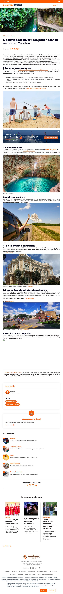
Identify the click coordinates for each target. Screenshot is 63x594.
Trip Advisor (30, 286)
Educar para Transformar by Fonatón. (36, 88)
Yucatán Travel (25, 329)
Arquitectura (46, 517)
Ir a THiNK (6, 546)
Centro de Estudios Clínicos (45, 574)
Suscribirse (8, 425)
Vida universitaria (11, 401)
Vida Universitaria (42, 571)
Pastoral (7, 517)
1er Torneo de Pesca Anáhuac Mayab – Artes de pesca (33, 70)
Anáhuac (7, 571)
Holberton (13, 574)
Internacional (31, 571)
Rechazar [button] (51, 590)
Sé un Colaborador (30, 574)
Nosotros (14, 571)
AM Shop (20, 574)
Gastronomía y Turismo (12, 404)
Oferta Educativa (53, 571)
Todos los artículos (9, 36)
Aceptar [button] (43, 590)
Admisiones (22, 571)
